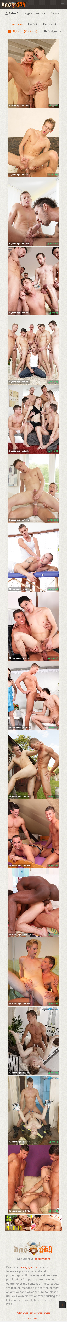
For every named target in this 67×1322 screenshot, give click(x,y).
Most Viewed (49, 24)
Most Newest (17, 24)
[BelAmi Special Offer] (33, 1230)
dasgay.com (42, 1258)
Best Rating (33, 24)
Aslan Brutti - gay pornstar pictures (33, 1312)
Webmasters (33, 1318)
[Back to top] (62, 1304)
